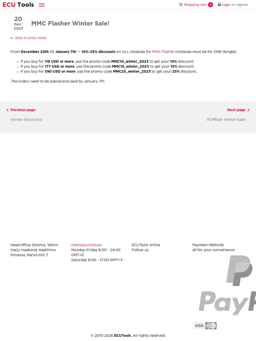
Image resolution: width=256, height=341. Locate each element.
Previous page (23, 110)
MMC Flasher (163, 51)
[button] (41, 5)
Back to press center (31, 38)
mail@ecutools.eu (86, 245)
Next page (236, 110)
